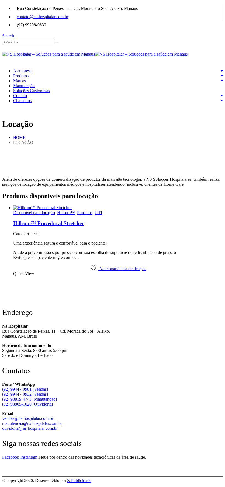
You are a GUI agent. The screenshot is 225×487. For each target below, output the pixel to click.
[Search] (56, 42)
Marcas (19, 80)
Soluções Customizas (31, 90)
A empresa (22, 71)
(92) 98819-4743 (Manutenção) (29, 399)
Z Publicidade (79, 480)
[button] (8, 36)
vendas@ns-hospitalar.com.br (27, 418)
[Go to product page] (118, 207)
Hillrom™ (66, 212)
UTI (98, 212)
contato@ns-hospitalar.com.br (42, 16)
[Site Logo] (95, 54)
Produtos (21, 75)
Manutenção (24, 85)
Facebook (10, 457)
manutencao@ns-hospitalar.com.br (32, 423)
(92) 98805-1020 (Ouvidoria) (27, 404)
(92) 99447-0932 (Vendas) (25, 394)
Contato (20, 95)
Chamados (22, 100)
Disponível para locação (34, 212)
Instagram (28, 457)
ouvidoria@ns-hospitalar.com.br (30, 428)
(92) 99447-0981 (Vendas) (25, 389)
